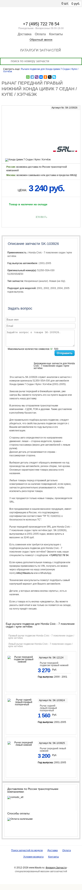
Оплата (40, 34)
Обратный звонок (41, 39)
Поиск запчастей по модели (27, 850)
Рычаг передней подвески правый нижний (54, 664)
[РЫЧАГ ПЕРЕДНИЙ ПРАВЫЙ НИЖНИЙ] (41, 124)
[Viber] (36, 77)
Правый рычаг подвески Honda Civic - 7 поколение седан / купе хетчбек (41, 636)
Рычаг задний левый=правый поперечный (48, 708)
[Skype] (54, 77)
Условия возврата (33, 856)
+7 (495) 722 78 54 (41, 23)
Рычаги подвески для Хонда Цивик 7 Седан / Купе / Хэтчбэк (40, 70)
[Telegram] (32, 77)
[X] (50, 77)
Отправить (64, 353)
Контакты (56, 34)
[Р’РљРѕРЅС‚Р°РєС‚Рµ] (41, 77)
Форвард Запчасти (56, 867)
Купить (41, 217)
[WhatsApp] (28, 77)
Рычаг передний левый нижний (53, 749)
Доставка (24, 34)
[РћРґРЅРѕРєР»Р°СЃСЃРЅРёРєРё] (45, 77)
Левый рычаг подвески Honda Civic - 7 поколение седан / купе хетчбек (40, 645)
